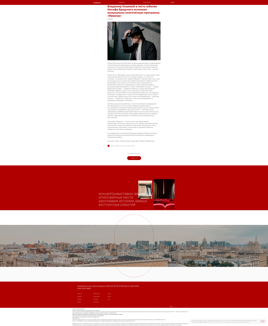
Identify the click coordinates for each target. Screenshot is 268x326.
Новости (79, 296)
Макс (109, 293)
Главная (79, 293)
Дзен (109, 296)
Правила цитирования (122, 319)
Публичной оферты (118, 314)
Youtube (95, 302)
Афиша (79, 299)
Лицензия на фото (152, 319)
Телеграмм (96, 296)
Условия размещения (132, 319)
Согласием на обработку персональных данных (243, 320)
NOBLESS (97, 3)
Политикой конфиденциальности (200, 322)
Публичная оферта (112, 319)
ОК (109, 299)
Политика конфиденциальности (79, 319)
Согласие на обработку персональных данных (97, 319)
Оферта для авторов (142, 319)
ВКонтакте (96, 293)
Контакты (164, 319)
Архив (79, 302)
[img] (145, 190)
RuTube (95, 299)
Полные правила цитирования (175, 325)
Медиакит (159, 319)
